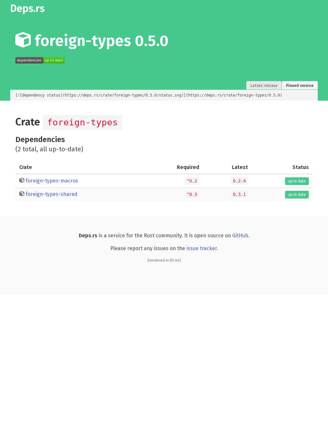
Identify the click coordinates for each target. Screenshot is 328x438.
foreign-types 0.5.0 (99, 40)
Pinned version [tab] (300, 85)
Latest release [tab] (263, 85)
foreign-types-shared (52, 194)
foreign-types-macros (52, 181)
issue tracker (201, 248)
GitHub (240, 235)
